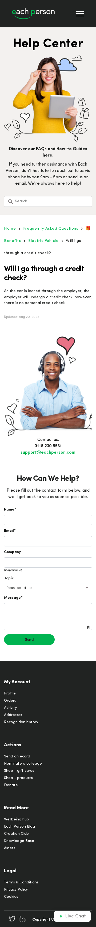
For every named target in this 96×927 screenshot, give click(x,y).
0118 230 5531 (48, 446)
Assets (9, 848)
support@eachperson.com (48, 452)
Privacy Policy (16, 890)
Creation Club (16, 834)
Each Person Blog (19, 827)
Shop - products (18, 778)
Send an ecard (17, 757)
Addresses (13, 715)
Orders (10, 701)
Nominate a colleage (23, 764)
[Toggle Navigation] (80, 13)
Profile (10, 694)
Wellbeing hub (16, 819)
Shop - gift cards (19, 771)
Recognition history (21, 722)
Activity (10, 708)
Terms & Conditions (21, 882)
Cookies (11, 897)
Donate (11, 785)
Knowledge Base (19, 841)
